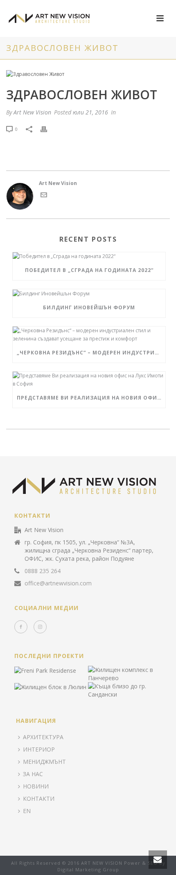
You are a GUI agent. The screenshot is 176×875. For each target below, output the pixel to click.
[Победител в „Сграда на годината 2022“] (89, 256)
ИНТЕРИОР (39, 749)
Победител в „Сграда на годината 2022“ (89, 270)
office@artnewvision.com (58, 583)
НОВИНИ (36, 786)
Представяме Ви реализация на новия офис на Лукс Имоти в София (91, 397)
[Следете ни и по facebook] (20, 626)
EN (27, 811)
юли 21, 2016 (90, 112)
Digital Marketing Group (88, 869)
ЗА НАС (33, 774)
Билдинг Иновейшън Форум (89, 307)
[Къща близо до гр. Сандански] (134, 690)
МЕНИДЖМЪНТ (44, 761)
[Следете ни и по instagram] (40, 626)
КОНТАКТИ (38, 798)
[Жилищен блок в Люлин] (61, 687)
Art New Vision (32, 112)
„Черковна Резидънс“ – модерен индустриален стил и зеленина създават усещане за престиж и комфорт (91, 352)
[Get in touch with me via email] (44, 196)
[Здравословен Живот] (88, 74)
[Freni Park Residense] (61, 670)
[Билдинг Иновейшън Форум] (89, 293)
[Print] (48, 129)
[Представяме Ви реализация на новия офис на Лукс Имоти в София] (89, 380)
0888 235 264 (43, 571)
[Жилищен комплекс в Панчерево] (134, 673)
